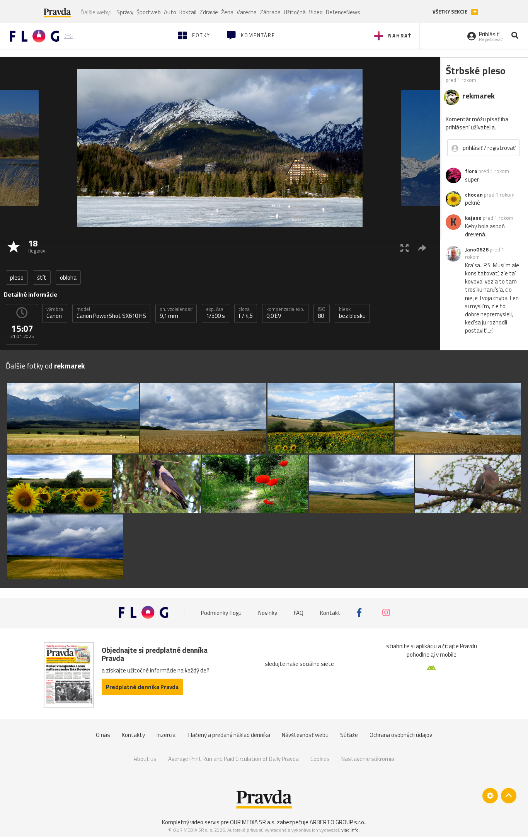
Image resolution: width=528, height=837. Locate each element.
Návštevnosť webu (305, 735)
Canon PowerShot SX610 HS (111, 313)
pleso (17, 277)
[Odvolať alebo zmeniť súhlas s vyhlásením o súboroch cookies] (490, 795)
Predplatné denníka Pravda (142, 687)
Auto (170, 12)
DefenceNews (343, 12)
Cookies (320, 759)
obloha (68, 277)
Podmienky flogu (221, 612)
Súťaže (349, 735)
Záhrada (270, 12)
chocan (474, 195)
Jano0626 (477, 249)
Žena (227, 12)
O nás (103, 735)
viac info (350, 830)
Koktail (187, 12)
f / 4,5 (245, 313)
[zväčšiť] (404, 248)
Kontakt (330, 612)
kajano (473, 218)
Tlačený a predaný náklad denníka (228, 735)
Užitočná (295, 12)
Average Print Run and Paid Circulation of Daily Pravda (233, 759)
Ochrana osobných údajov (401, 735)
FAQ (298, 612)
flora (471, 171)
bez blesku (352, 313)
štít (41, 277)
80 (321, 313)
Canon (54, 313)
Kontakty (133, 735)
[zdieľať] (422, 248)
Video (316, 12)
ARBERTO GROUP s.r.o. (337, 822)
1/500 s (215, 313)
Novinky (267, 612)
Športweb (148, 12)
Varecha (247, 12)
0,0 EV (285, 313)
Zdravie (208, 12)
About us (145, 759)
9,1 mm (176, 313)
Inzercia (166, 735)
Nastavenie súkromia (367, 759)
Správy (124, 12)
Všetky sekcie (450, 11)
